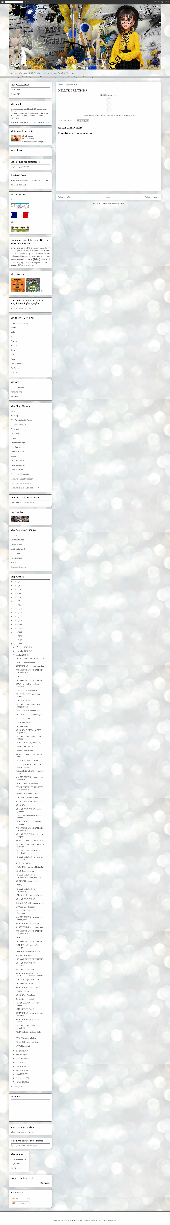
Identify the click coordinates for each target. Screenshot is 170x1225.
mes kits (26, 259)
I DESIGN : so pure (23, 701)
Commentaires (20, 1203)
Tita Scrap (15, 368)
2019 (16, 609)
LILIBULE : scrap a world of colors (30, 867)
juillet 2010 (20, 1058)
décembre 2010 (22, 647)
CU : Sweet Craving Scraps (21, 420)
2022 (16, 597)
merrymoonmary (96, 1220)
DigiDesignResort (18, 549)
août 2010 (20, 1055)
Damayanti (15, 429)
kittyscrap (29, 136)
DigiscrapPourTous (18, 1159)
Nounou (14, 336)
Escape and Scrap (18, 248)
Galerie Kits (15, 90)
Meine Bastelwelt (17, 452)
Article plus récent (65, 197)
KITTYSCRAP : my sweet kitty (28, 743)
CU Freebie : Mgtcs (18, 425)
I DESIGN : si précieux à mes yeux (29, 979)
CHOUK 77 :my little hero (26, 690)
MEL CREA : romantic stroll (27, 761)
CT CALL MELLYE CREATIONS (30, 658)
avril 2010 (20, 1070)
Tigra (13, 359)
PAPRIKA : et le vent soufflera (28, 951)
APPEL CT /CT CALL (25, 1009)
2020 (16, 605)
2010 (16, 644)
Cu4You (14, 535)
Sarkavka (14, 354)
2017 (16, 616)
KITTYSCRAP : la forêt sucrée (28, 987)
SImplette (14, 396)
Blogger (113, 1220)
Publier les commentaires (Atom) (113, 203)
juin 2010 (20, 1062)
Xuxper (14, 373)
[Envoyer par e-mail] (78, 120)
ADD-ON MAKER (19, 185)
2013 (16, 632)
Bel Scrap (14, 416)
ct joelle (24, 251)
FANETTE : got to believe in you (29, 715)
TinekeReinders (17, 364)
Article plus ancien (152, 197)
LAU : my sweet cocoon (25, 907)
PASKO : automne (23, 937)
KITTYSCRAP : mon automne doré (30, 666)
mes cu (39, 256)
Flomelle (14, 327)
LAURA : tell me (22, 991)
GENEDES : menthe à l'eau (27, 793)
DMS (18, 676)
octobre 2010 (21, 655)
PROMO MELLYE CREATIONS (29, 680)
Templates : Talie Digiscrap (21, 483)
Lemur (13, 438)
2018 (16, 613)
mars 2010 (20, 1074)
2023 (16, 593)
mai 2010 (20, 1066)
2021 (16, 601)
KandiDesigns (16, 392)
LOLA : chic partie (23, 722)
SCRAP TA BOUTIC (24, 955)
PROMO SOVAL (23, 726)
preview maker (26, 265)
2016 (16, 620)
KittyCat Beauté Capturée (21, 308)
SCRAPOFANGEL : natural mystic (30, 903)
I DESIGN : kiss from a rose (27, 797)
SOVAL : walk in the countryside (29, 801)
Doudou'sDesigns (18, 387)
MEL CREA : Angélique (25, 995)
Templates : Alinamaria (20, 474)
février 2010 (21, 1078)
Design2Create (16, 544)
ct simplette (44, 250)
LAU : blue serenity (23, 1046)
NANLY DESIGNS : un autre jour (29, 927)
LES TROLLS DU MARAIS (22, 502)
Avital (13, 411)
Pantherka (14, 346)
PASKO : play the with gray (27, 783)
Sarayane (14, 350)
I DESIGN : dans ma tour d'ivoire (29, 895)
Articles (17, 1199)
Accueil (109, 197)
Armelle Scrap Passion (19, 323)
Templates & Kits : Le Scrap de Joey (25, 488)
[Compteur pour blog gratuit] (22, 1132)
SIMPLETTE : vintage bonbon (28, 881)
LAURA (19, 885)
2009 (16, 1087)
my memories (26, 263)
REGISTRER (43, 122)
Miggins (14, 456)
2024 (16, 589)
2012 (16, 636)
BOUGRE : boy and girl (25, 999)
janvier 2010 (21, 1082)
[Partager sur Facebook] (85, 120)
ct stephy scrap (23, 253)
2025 (16, 585)
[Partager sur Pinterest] (87, 120)
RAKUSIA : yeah (23, 718)
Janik (13, 332)
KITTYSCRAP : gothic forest (27, 923)
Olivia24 (14, 341)
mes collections (28, 256)
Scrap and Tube (17, 470)
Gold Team (15, 434)
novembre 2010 (22, 651)
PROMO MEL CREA (24, 983)
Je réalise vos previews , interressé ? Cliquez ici (29, 180)
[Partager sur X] (83, 120)
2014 (16, 628)
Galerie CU (15, 94)
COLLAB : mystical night (26, 1038)
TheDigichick (16, 1168)
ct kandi (33, 251)
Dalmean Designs (18, 540)
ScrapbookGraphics (18, 567)
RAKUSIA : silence (23, 863)
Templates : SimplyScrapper (22, 479)
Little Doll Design (18, 443)
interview (39, 254)
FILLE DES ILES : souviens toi (28, 1042)
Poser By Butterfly (18, 465)
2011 (16, 640)
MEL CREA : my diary (25, 871)
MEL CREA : (21, 805)
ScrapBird (15, 562)
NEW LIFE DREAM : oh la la (28, 711)
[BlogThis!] (80, 120)
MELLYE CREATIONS (25, 899)
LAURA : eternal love (24, 750)
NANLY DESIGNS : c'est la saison (30, 840)
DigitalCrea (15, 553)
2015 (16, 624)
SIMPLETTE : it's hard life (26, 746)
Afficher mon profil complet (33, 142)
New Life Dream (17, 461)
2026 (16, 582)
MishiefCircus (16, 558)
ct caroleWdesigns (37, 248)
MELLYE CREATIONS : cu (27, 969)
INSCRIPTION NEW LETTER (23, 122)
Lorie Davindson (17, 447)
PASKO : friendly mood (25, 662)
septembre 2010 (22, 1051)
